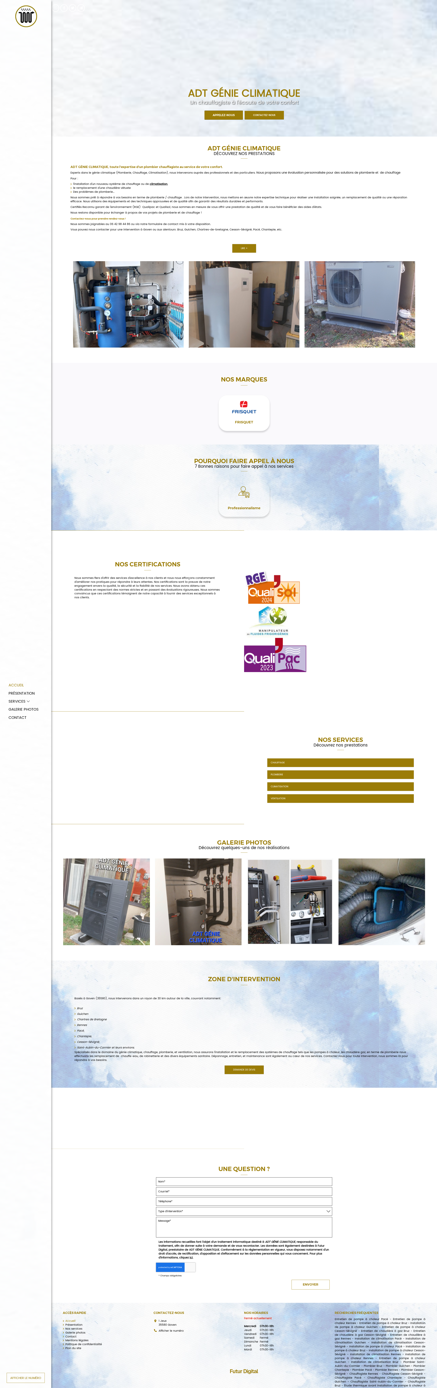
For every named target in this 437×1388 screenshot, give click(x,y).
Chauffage (278, 763)
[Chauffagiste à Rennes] (360, 304)
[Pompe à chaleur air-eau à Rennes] (198, 901)
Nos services (73, 1329)
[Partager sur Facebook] (64, 8)
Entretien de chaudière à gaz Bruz (385, 1331)
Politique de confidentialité (83, 1344)
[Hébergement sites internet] (244, 1377)
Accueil (16, 685)
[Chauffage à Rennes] (128, 304)
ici (191, 1257)
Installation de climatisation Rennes (375, 1354)
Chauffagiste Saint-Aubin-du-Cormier (376, 1381)
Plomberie (277, 775)
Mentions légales (76, 1340)
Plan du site (73, 1348)
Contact (17, 718)
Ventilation (278, 798)
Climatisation (279, 786)
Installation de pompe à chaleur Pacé (375, 1346)
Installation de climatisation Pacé (378, 1338)
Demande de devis (244, 1070)
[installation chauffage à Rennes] (106, 901)
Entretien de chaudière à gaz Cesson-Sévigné (380, 1333)
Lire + (244, 248)
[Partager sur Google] (55, 8)
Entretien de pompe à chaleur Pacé (361, 1319)
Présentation (22, 693)
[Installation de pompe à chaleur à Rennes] (244, 304)
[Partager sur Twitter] (72, 8)
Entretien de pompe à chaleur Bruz (383, 1323)
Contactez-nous (264, 115)
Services (17, 701)
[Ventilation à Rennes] (382, 901)
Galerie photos (24, 709)
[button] (408, 415)
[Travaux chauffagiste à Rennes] (290, 901)
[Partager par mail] (81, 8)
